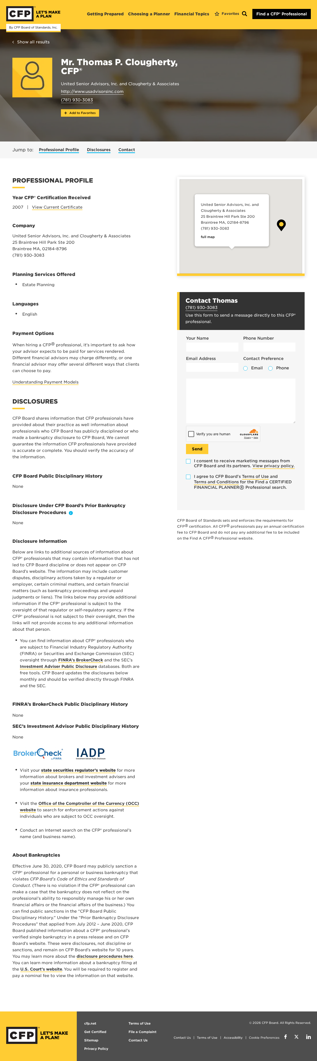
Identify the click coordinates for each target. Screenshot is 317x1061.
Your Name (197, 338)
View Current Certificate (57, 207)
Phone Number (258, 338)
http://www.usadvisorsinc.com (92, 91)
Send (197, 449)
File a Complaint (143, 1032)
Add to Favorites (82, 113)
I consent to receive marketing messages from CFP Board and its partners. (244, 463)
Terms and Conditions (216, 482)
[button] (281, 225)
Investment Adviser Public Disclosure (58, 666)
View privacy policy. (273, 465)
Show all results (33, 42)
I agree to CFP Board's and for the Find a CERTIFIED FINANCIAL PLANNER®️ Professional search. (243, 482)
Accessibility (233, 1037)
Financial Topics (191, 14)
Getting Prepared (105, 14)
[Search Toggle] (244, 14)
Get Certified (95, 1032)
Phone (282, 368)
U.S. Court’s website (41, 969)
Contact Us (182, 1037)
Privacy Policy (96, 1049)
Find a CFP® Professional (281, 14)
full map (208, 237)
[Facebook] (285, 1037)
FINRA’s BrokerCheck (80, 660)
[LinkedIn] (308, 1037)
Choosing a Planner (149, 14)
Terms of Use (255, 476)
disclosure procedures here (105, 956)
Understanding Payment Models (45, 382)
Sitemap (91, 1040)
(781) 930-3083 (77, 100)
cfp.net (90, 1023)
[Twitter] (296, 1037)
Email (257, 368)
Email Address (201, 358)
